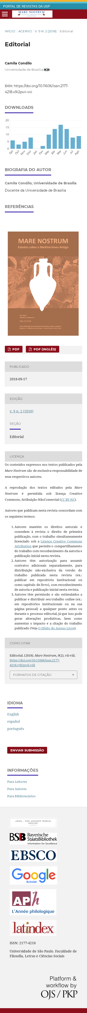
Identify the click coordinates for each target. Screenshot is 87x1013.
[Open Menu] (5, 14)
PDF (15, 349)
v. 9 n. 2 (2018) (46, 31)
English (13, 714)
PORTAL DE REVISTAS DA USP (26, 6)
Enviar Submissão (27, 750)
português (15, 728)
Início (10, 31)
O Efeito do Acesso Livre (56, 628)
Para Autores (17, 789)
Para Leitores (17, 781)
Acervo (25, 31)
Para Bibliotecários (21, 796)
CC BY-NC (68, 499)
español (13, 721)
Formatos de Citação (32, 675)
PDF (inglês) (44, 349)
